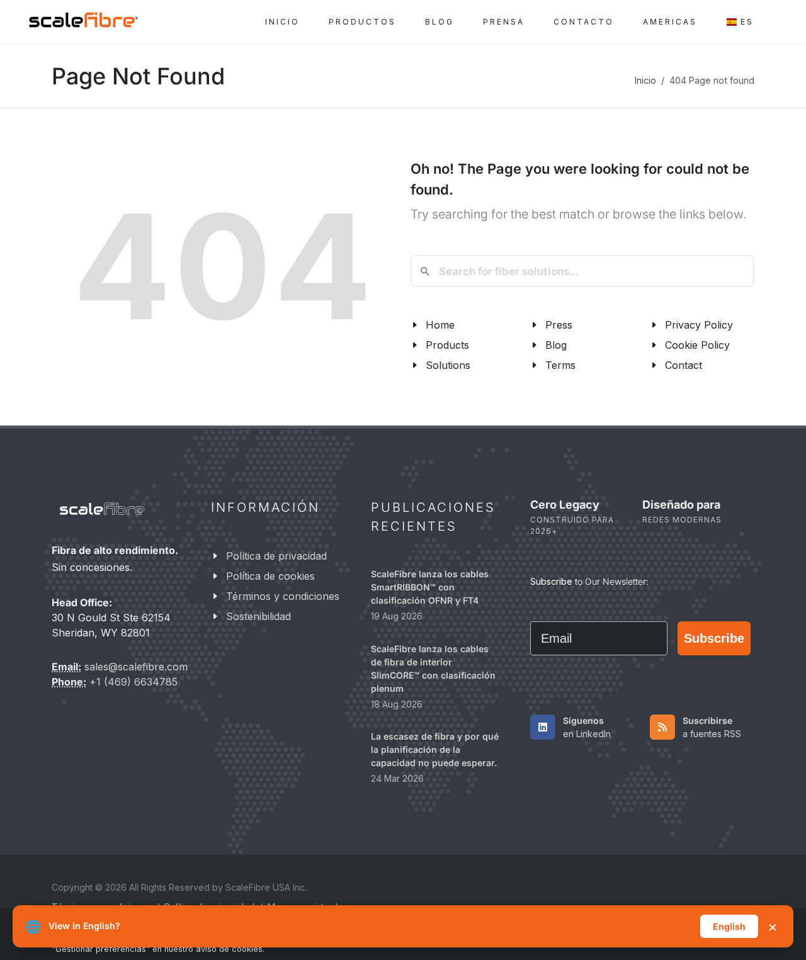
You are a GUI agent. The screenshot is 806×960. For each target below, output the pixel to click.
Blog (556, 345)
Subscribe (714, 638)
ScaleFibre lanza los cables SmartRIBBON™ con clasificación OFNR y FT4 (430, 587)
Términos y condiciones (282, 596)
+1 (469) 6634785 (133, 682)
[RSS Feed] (662, 727)
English (729, 926)
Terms (560, 365)
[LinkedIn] (542, 727)
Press (558, 325)
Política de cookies (270, 576)
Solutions (448, 365)
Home (440, 325)
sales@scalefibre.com (136, 667)
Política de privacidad (276, 556)
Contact (683, 365)
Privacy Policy (699, 325)
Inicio (645, 80)
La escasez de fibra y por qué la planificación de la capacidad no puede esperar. (435, 750)
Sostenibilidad (258, 616)
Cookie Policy (697, 345)
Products (447, 345)
